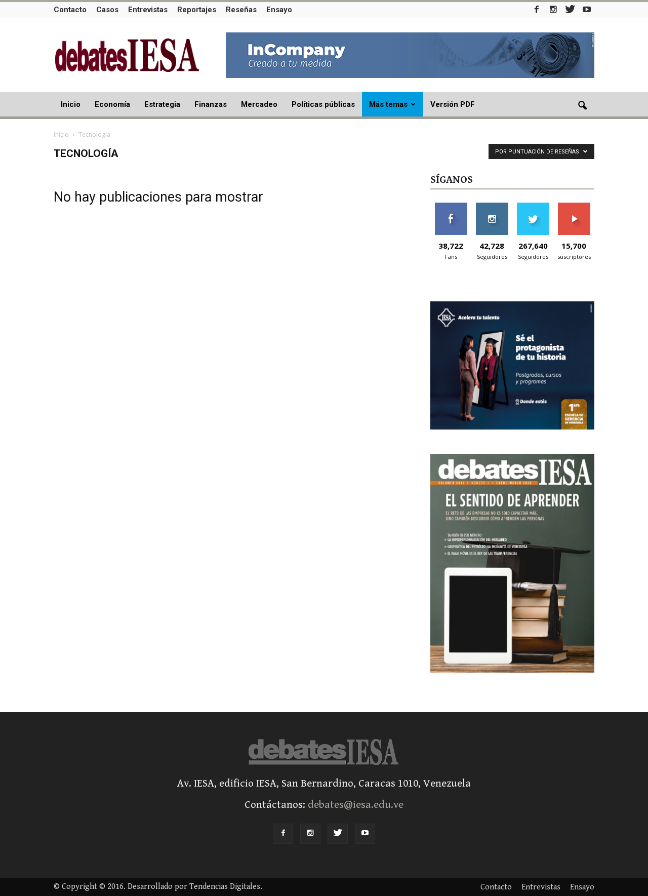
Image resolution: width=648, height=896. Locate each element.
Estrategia (162, 104)
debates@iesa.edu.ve (355, 805)
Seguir (492, 206)
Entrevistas (148, 9)
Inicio (70, 104)
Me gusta (450, 206)
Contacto (70, 9)
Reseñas (241, 9)
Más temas (388, 104)
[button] (582, 106)
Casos (107, 9)
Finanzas (210, 104)
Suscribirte (574, 206)
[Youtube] (586, 9)
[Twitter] (570, 9)
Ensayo (279, 9)
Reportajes (196, 9)
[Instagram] (553, 9)
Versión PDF (452, 104)
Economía (112, 104)
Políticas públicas (323, 104)
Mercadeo (259, 104)
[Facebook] (536, 9)
